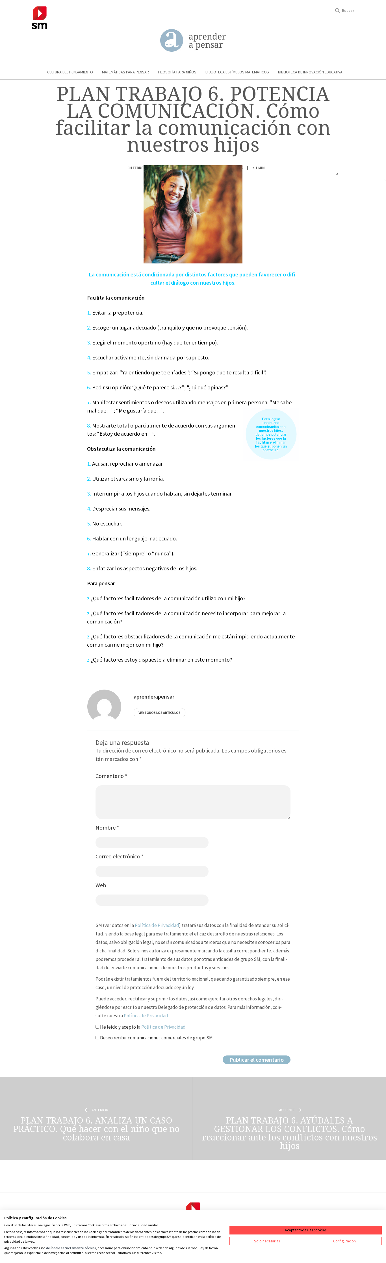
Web (101, 885)
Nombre (107, 827)
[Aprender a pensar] (193, 40)
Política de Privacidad (157, 925)
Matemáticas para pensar (125, 72)
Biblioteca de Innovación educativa (310, 72)
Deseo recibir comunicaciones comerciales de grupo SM (156, 1038)
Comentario (111, 775)
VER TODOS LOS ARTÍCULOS (159, 712)
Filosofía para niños (177, 72)
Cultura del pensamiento (70, 72)
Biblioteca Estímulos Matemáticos (237, 72)
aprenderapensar (154, 696)
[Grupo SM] (39, 16)
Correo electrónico (119, 856)
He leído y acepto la (142, 1027)
